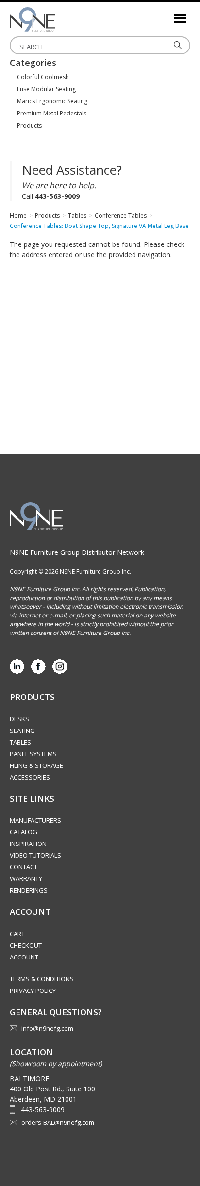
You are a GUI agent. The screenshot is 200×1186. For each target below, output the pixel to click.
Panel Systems (33, 753)
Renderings (29, 890)
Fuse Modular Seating (46, 89)
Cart (17, 933)
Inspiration (28, 843)
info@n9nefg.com (47, 1028)
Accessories (30, 777)
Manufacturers (35, 820)
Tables (20, 742)
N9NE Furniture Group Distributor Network (77, 552)
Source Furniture (58, 19)
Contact (23, 866)
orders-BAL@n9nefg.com (57, 1122)
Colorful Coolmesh (43, 77)
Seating (22, 730)
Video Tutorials (35, 855)
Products (29, 125)
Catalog (23, 832)
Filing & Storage (36, 765)
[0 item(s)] (166, 14)
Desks (19, 719)
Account (24, 957)
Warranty (26, 878)
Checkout (26, 945)
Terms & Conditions (42, 979)
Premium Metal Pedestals (51, 113)
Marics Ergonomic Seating (52, 101)
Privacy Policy (33, 990)
